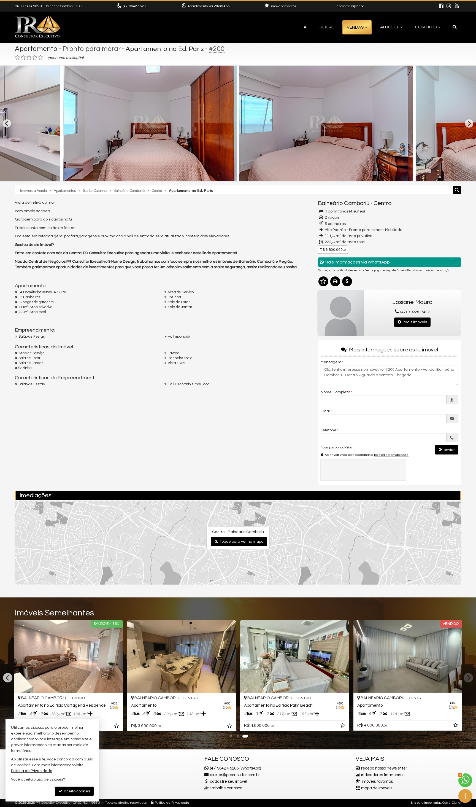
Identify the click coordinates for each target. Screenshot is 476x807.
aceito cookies (76, 791)
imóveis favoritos (377, 781)
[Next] (469, 123)
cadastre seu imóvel (228, 781)
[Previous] (7, 123)
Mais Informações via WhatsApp (357, 262)
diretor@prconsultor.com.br (235, 775)
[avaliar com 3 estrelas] (29, 57)
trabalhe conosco (226, 788)
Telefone (328, 430)
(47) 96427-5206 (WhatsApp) (235, 768)
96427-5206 (135, 6)
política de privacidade (391, 455)
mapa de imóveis (376, 788)
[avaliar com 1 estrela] (17, 57)
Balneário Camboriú (343, 203)
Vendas (355, 27)
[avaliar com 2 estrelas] (23, 57)
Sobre (327, 27)
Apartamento (36, 48)
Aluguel (389, 27)
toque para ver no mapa (241, 542)
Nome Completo (335, 392)
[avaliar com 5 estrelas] (40, 57)
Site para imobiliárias (426, 802)
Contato (426, 27)
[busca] (454, 27)
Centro (382, 203)
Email (326, 411)
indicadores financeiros (382, 775)
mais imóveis (414, 322)
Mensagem (331, 362)
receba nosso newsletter (384, 768)
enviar (449, 450)
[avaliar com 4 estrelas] (34, 57)
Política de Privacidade (172, 803)
